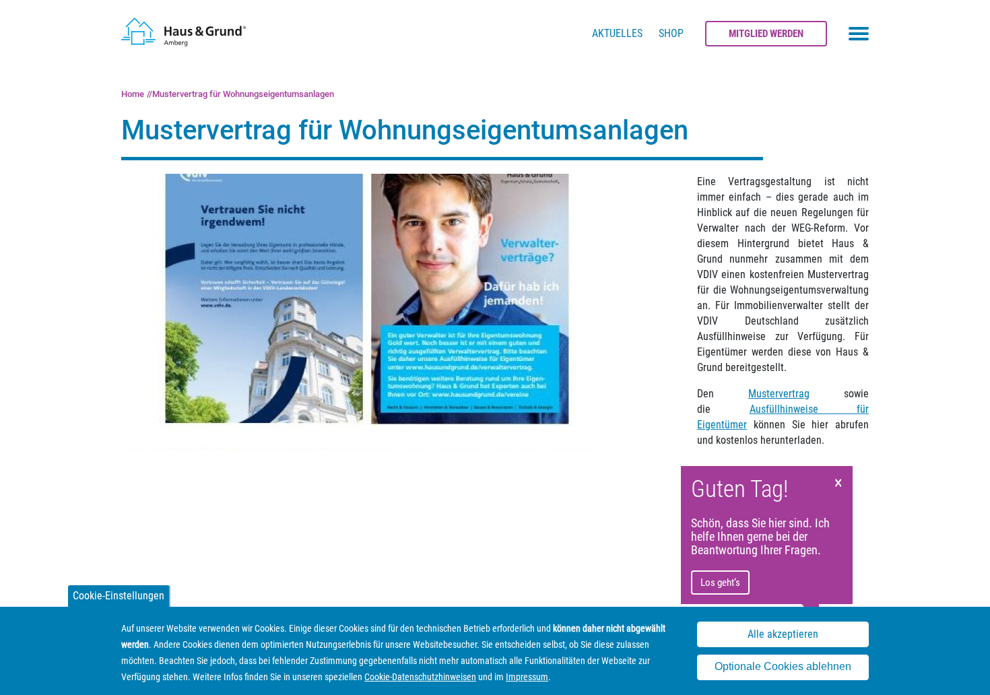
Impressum (527, 676)
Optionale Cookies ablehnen (783, 667)
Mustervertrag (779, 393)
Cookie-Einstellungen (118, 595)
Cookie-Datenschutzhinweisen (420, 676)
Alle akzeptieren (783, 634)
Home (132, 94)
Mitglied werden (766, 34)
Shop (671, 33)
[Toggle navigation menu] (859, 33)
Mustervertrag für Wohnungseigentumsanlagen (243, 94)
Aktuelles (617, 33)
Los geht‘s (720, 582)
